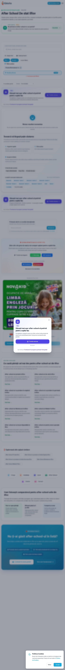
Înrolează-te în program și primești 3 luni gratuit (35, 349)
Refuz (49, 664)
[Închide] (49, 320)
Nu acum (32, 345)
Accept (57, 664)
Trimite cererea (33, 341)
